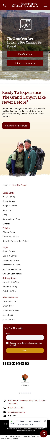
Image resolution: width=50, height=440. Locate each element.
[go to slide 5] (28, 393)
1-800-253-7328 (15, 407)
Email (8, 333)
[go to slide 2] (21, 393)
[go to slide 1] (19, 393)
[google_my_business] (27, 364)
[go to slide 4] (26, 393)
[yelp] (18, 364)
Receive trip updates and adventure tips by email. (26, 344)
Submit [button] (25, 350)
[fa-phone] (4, 6)
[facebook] (4, 364)
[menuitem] (25, 197)
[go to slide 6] (30, 393)
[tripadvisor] (22, 364)
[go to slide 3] (23, 393)
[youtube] (13, 364)
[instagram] (9, 364)
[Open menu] (45, 5)
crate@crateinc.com (16, 412)
